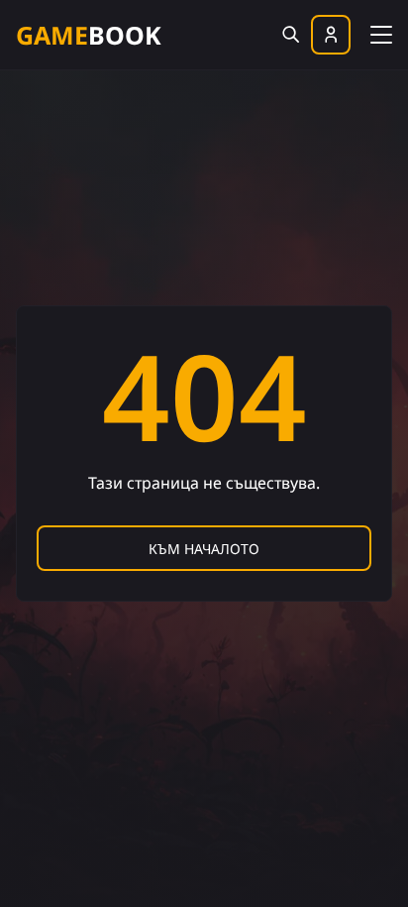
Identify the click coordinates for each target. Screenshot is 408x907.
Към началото (204, 548)
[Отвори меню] (381, 33)
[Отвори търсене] (290, 35)
